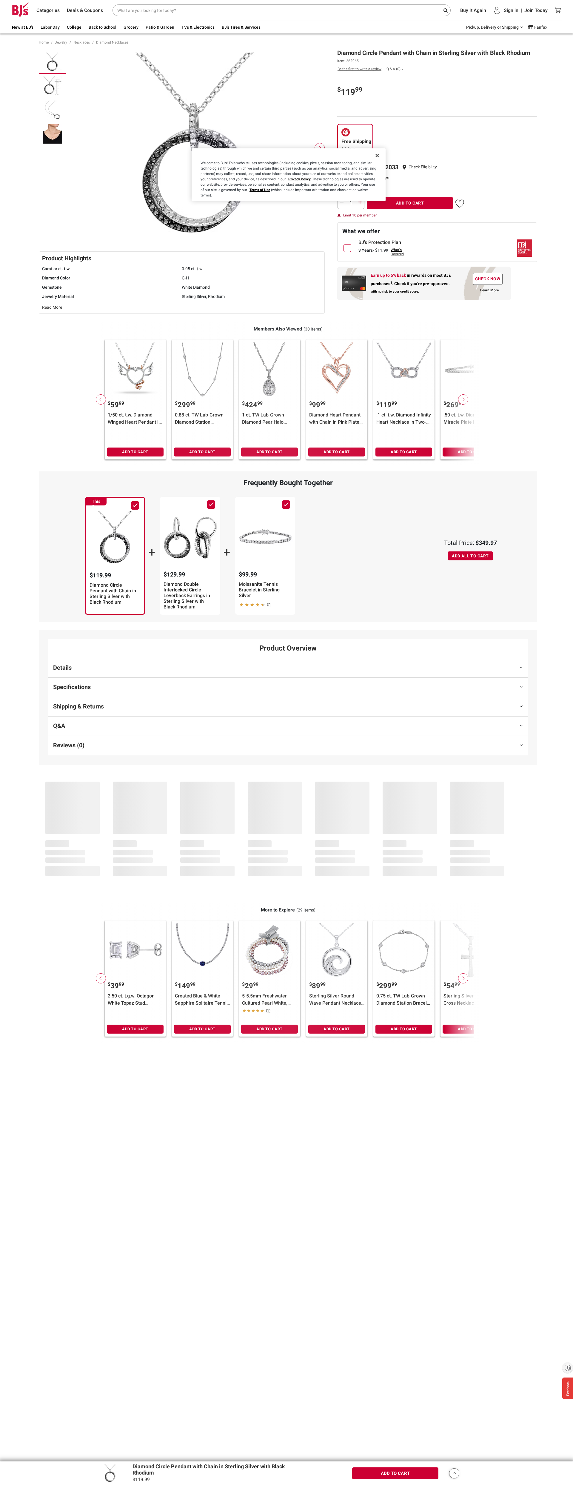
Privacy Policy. (299, 179)
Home (44, 42)
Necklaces (81, 42)
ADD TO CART (410, 203)
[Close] (377, 155)
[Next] (320, 148)
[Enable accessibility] (567, 1367)
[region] (289, 174)
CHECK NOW (487, 278)
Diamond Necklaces (112, 42)
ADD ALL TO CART (470, 556)
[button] (423, 167)
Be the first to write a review (359, 69)
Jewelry (61, 42)
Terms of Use (259, 190)
